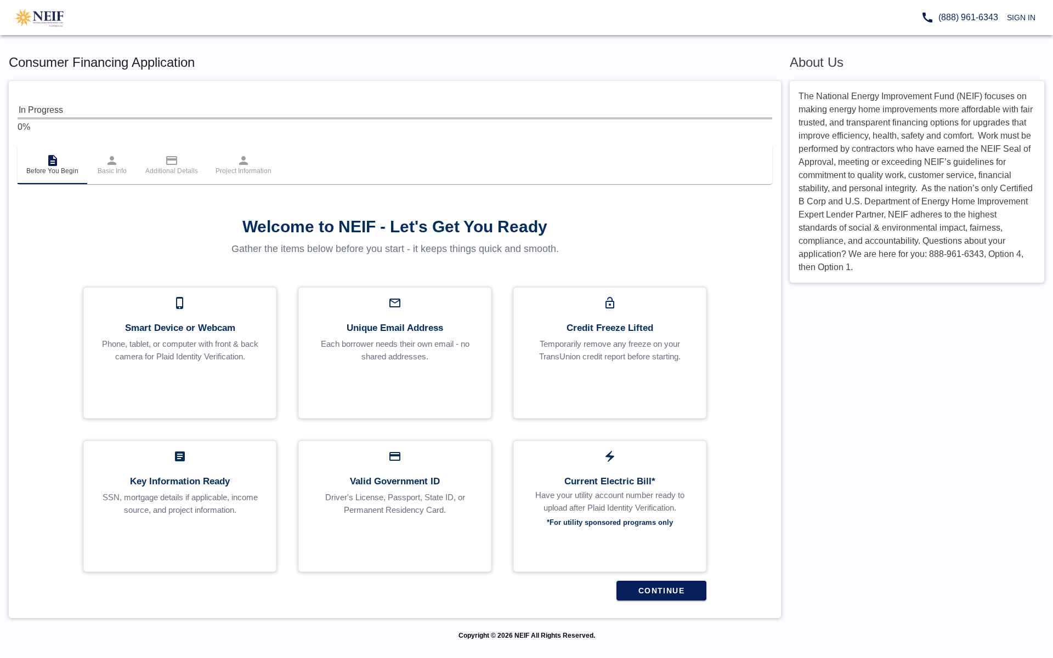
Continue (661, 590)
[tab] (52, 164)
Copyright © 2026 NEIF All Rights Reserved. (526, 635)
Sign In (1021, 17)
